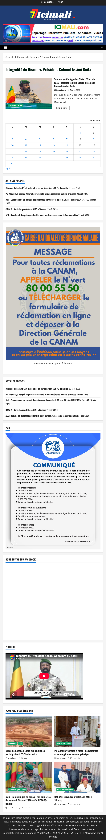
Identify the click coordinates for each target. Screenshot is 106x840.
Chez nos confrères (65, 789)
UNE (20, 105)
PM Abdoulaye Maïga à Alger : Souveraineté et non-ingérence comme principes (41, 193)
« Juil (8, 168)
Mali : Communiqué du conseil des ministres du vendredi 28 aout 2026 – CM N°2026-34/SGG (47, 199)
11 (26, 145)
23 (93, 151)
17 (12, 151)
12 (40, 145)
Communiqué (14, 789)
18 (26, 151)
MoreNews (90, 832)
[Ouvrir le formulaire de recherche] (102, 47)
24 (12, 157)
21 (67, 151)
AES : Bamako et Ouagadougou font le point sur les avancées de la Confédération (42, 215)
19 (40, 151)
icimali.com (61, 90)
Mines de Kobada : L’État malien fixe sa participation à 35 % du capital (37, 188)
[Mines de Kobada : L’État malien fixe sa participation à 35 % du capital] (29, 731)
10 (12, 145)
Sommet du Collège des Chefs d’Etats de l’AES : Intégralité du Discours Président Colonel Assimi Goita (29, 93)
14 (67, 145)
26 (40, 157)
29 (80, 157)
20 (53, 151)
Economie (12, 743)
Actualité (12, 105)
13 (53, 145)
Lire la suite (63, 108)
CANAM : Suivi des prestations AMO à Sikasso (26, 209)
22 (80, 151)
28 (67, 157)
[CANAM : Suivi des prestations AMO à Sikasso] (77, 777)
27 (53, 157)
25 (26, 157)
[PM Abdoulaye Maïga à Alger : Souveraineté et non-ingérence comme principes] (77, 731)
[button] (6, 47)
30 (93, 157)
